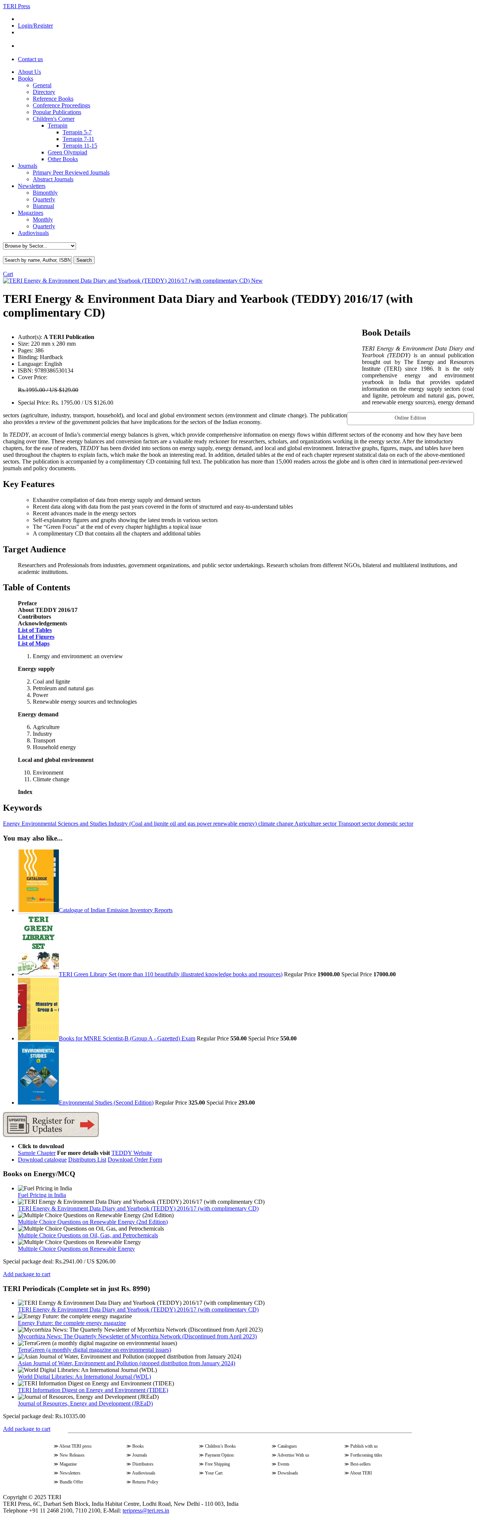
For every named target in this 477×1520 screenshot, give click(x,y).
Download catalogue (42, 1159)
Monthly (43, 219)
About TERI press (75, 1446)
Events (284, 1464)
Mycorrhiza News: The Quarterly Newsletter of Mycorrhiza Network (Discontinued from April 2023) (137, 1336)
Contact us (30, 59)
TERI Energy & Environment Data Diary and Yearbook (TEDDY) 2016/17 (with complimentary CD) (138, 1208)
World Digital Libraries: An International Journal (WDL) (84, 1376)
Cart (8, 274)
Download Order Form (135, 1159)
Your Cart (213, 1473)
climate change (275, 823)
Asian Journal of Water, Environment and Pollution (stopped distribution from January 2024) (126, 1363)
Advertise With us (293, 1455)
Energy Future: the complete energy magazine (72, 1323)
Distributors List (87, 1159)
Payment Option (219, 1455)
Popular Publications (57, 112)
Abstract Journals (53, 179)
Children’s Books (220, 1446)
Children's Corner (54, 119)
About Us (29, 72)
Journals (27, 166)
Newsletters (31, 186)
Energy (11, 823)
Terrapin (57, 125)
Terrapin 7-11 (78, 139)
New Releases (72, 1455)
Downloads (288, 1473)
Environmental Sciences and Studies (63, 823)
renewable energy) (234, 823)
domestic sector (394, 823)
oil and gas (181, 823)
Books (25, 78)
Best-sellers (360, 1464)
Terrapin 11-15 (80, 145)
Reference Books (53, 98)
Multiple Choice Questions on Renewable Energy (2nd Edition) (93, 1222)
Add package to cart (26, 1274)
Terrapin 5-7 (77, 132)
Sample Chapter (37, 1153)
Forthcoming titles (366, 1455)
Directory (44, 92)
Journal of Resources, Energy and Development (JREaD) (85, 1403)
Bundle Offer (71, 1482)
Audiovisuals (33, 233)
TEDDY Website (131, 1153)
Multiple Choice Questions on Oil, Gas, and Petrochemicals (88, 1235)
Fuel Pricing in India (42, 1195)
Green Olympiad (67, 152)
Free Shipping (217, 1464)
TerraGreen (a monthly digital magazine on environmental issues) (94, 1350)
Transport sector (356, 823)
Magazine (68, 1464)
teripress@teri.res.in (146, 1510)
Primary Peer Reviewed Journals (71, 172)
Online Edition (410, 418)
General (42, 85)
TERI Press (16, 6)
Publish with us (364, 1446)
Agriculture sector (315, 823)
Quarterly (44, 199)
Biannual (43, 206)
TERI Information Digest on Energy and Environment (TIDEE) (93, 1390)
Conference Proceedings (61, 105)
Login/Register (35, 25)
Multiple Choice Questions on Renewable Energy (76, 1249)
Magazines (30, 213)
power (203, 823)
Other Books (63, 159)
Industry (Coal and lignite (137, 823)
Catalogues (287, 1446)
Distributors (143, 1464)
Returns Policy (145, 1482)
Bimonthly (45, 192)
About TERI (361, 1473)
